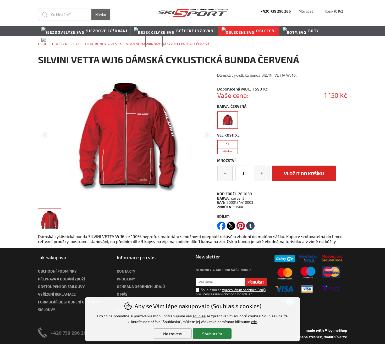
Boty (313, 31)
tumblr (250, 224)
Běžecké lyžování (195, 31)
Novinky (175, 41)
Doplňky (85, 41)
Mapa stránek (310, 337)
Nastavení (172, 333)
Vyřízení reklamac (56, 294)
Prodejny (126, 279)
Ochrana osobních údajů (141, 286)
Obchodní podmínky (57, 271)
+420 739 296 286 (70, 332)
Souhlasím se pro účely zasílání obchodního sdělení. (231, 292)
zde (254, 321)
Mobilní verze (335, 337)
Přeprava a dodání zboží (61, 279)
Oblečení (266, 31)
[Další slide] (207, 135)
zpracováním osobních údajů (244, 290)
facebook (221, 224)
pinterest (240, 224)
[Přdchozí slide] (44, 135)
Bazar (108, 41)
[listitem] (49, 219)
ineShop (340, 330)
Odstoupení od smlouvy (61, 286)
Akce (154, 41)
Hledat (100, 14)
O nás (122, 294)
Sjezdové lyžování (106, 31)
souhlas (199, 316)
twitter (231, 224)
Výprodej (131, 41)
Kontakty (126, 271)
